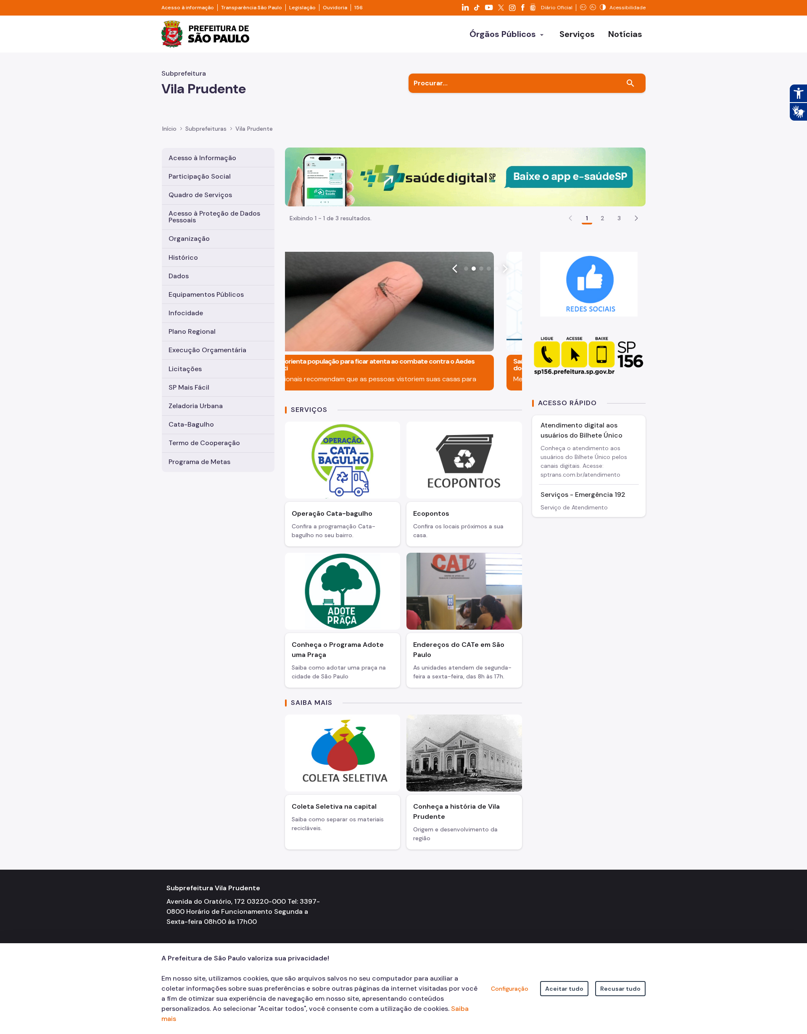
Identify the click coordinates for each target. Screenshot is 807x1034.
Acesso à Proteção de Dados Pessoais (214, 216)
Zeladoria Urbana (196, 405)
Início (169, 128)
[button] (636, 218)
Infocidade (186, 313)
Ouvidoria (335, 7)
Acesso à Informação (202, 157)
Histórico (183, 257)
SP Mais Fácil (189, 387)
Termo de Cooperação (204, 442)
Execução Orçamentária (207, 350)
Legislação (302, 7)
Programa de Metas (199, 461)
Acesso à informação (187, 7)
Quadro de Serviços (200, 194)
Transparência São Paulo (251, 7)
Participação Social (200, 176)
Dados (179, 276)
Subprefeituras (206, 128)
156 (358, 7)
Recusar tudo (620, 988)
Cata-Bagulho (191, 424)
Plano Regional (192, 331)
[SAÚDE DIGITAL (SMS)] (465, 176)
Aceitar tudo (564, 988)
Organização (189, 238)
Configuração (509, 988)
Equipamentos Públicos (206, 294)
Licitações (185, 368)
